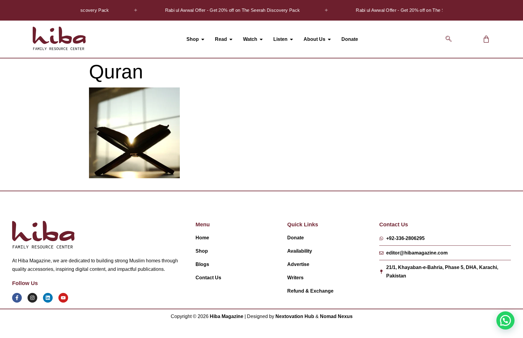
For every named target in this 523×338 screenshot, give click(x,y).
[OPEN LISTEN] (291, 39)
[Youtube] (63, 298)
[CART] (486, 39)
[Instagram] (32, 298)
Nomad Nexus (336, 316)
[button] (448, 39)
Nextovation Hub (294, 316)
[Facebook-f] (17, 298)
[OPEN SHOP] (202, 39)
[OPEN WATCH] (261, 39)
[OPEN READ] (231, 39)
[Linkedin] (48, 298)
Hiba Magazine (226, 316)
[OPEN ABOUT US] (329, 39)
